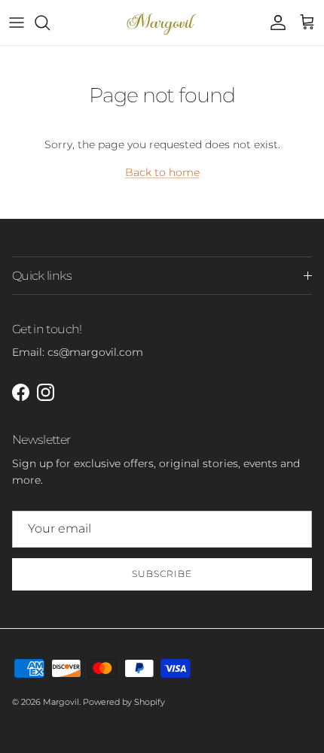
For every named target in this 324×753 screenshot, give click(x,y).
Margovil (61, 702)
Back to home (162, 172)
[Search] (49, 22)
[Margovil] (162, 23)
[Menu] (16, 22)
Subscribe (162, 573)
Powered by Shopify (124, 702)
